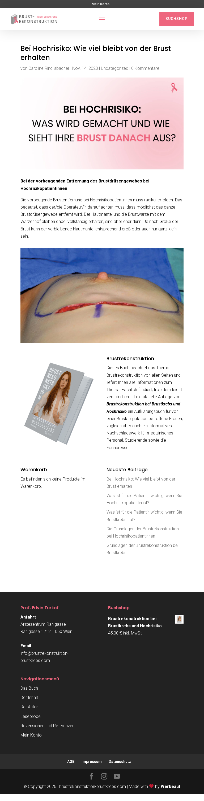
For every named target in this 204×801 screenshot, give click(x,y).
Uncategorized (114, 68)
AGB (71, 761)
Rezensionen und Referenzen (47, 725)
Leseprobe (30, 716)
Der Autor (29, 706)
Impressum (92, 761)
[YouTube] (117, 777)
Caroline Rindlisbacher (48, 68)
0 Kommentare (145, 68)
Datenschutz (120, 761)
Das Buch (29, 688)
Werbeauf (171, 786)
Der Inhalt (29, 697)
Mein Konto (100, 4)
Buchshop (176, 19)
